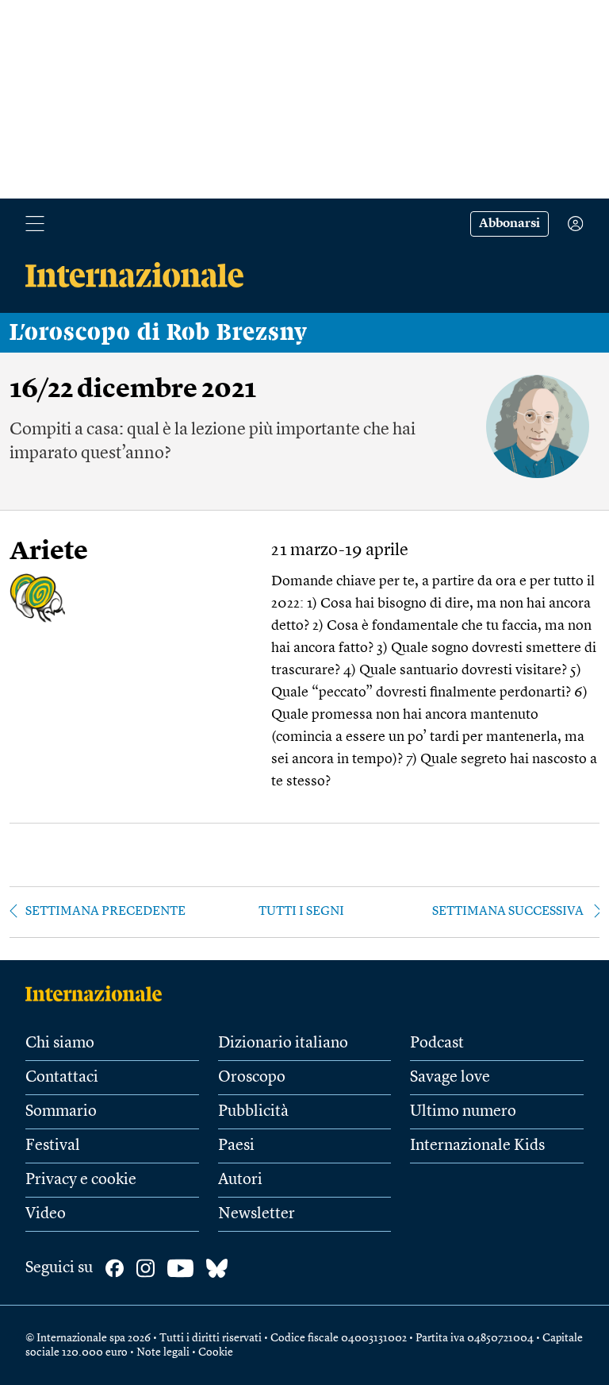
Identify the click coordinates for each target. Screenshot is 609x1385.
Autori (240, 1180)
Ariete (49, 552)
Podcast (437, 1043)
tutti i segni (301, 911)
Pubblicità (253, 1112)
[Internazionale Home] (98, 993)
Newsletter (256, 1214)
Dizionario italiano (283, 1043)
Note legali (163, 1352)
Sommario (61, 1112)
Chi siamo (59, 1043)
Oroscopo (251, 1078)
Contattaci (61, 1078)
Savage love (450, 1078)
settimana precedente (105, 911)
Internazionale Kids (477, 1146)
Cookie (215, 1352)
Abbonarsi (509, 224)
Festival (52, 1146)
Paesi (236, 1146)
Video (45, 1214)
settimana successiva (508, 911)
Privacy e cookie (80, 1180)
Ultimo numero (463, 1112)
